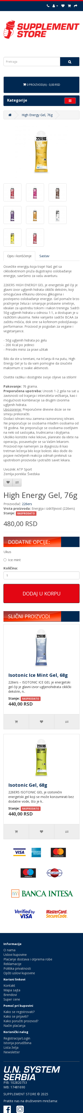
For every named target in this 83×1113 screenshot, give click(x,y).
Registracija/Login (16, 1038)
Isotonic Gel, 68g (27, 785)
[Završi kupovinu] (75, 5)
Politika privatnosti (17, 968)
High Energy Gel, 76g (37, 115)
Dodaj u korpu (42, 593)
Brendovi (10, 994)
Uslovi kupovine (15, 954)
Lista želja (10, 1047)
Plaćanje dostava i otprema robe (27, 959)
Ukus (7, 551)
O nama (9, 950)
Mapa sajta (11, 990)
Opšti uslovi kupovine (19, 973)
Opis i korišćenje (19, 256)
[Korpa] (69, 5)
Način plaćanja (14, 1025)
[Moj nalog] (55, 5)
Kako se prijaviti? (15, 1016)
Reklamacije (12, 964)
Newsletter (11, 1052)
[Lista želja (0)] (63, 5)
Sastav (44, 256)
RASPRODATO (26, 513)
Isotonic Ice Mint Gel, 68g (38, 675)
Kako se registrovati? (19, 1012)
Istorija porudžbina (17, 1043)
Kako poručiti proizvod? (20, 1021)
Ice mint (14, 559)
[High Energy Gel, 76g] (41, 151)
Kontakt (9, 985)
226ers (27, 504)
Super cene (11, 999)
